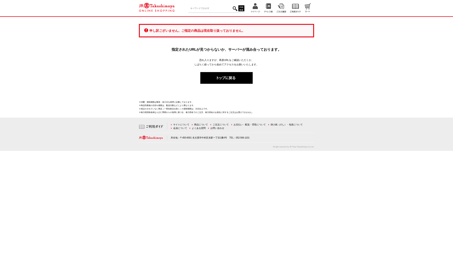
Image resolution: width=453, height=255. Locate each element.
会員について (180, 128)
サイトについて (181, 124)
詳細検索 (241, 8)
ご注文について (221, 124)
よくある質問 (199, 128)
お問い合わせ (217, 128)
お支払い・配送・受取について (250, 124)
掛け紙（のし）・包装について (287, 124)
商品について (201, 124)
